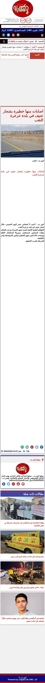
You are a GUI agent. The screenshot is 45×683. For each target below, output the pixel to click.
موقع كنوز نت (35, 460)
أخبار (33, 47)
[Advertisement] (22, 82)
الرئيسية (41, 47)
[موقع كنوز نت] (22, 474)
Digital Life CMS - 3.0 (28, 680)
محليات (26, 47)
